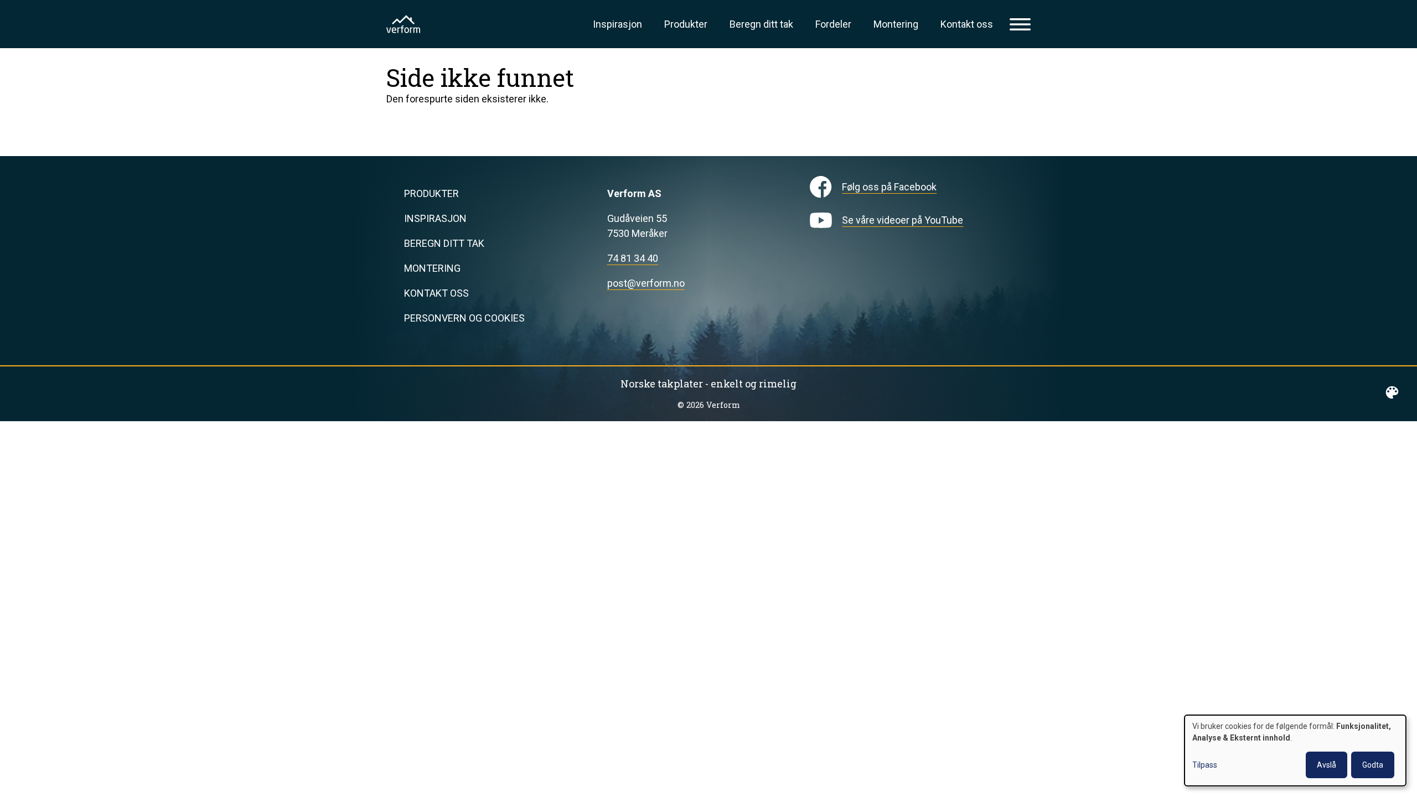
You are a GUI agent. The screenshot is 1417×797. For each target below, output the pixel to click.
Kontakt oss (966, 24)
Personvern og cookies (464, 318)
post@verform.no (646, 283)
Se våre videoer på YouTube (902, 220)
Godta (1372, 764)
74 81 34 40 (632, 258)
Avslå (1326, 764)
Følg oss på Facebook (889, 187)
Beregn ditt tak (761, 24)
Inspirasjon (617, 24)
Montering (895, 24)
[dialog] (1295, 750)
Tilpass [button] (1204, 764)
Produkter (685, 24)
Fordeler (833, 24)
